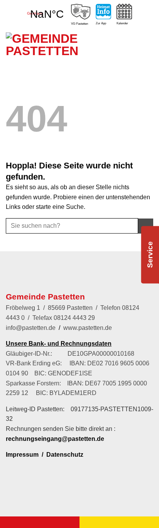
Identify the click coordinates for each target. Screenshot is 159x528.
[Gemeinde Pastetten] (44, 59)
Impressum (22, 454)
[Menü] (144, 53)
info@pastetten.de (31, 328)
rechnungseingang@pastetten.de (55, 439)
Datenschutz (64, 454)
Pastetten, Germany (46, 10)
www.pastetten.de (87, 328)
